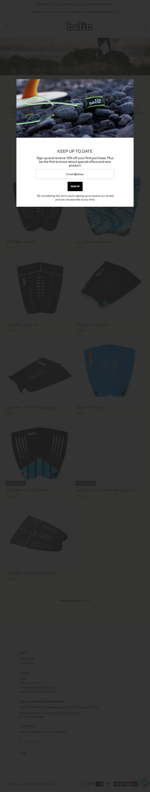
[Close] (129, 83)
